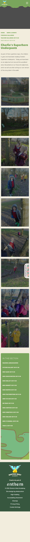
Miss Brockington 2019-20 (11, 376)
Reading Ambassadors (10, 363)
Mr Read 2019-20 (8, 403)
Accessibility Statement (15, 498)
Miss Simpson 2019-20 (10, 408)
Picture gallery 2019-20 (10, 367)
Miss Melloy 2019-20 (8, 40)
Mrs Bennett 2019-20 (9, 385)
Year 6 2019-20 (7, 425)
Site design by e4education (15, 491)
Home (3, 32)
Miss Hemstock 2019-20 (10, 412)
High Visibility (15, 494)
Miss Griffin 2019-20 (9, 390)
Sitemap (15, 501)
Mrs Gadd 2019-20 (8, 372)
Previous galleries (7, 35)
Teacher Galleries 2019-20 (10, 38)
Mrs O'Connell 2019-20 (10, 421)
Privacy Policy (15, 504)
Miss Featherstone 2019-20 (11, 394)
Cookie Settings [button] (15, 507)
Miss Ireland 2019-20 (9, 417)
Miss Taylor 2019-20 (9, 399)
